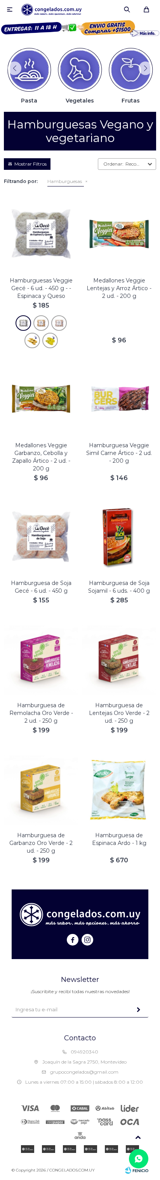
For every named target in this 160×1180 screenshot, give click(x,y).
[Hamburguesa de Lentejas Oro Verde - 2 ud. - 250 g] (119, 659)
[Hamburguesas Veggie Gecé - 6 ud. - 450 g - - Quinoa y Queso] (32, 340)
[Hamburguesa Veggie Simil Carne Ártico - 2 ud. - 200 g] (119, 399)
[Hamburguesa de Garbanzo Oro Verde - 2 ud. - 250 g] (41, 789)
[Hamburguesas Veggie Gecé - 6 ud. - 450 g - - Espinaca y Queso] (23, 323)
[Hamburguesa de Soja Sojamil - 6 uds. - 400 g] (119, 536)
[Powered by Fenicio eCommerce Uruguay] (136, 1170)
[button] (127, 9)
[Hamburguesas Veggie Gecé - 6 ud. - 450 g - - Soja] (59, 323)
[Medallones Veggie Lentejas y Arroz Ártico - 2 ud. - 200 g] (119, 234)
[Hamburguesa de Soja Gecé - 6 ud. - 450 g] (41, 536)
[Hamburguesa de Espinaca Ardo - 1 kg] (119, 789)
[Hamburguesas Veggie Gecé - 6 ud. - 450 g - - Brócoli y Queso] (50, 340)
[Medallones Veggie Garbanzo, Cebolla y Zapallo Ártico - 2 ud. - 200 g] (41, 399)
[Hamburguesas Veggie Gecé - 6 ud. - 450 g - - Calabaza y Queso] (41, 323)
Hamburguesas (64, 181)
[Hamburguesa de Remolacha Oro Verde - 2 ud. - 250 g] (41, 659)
